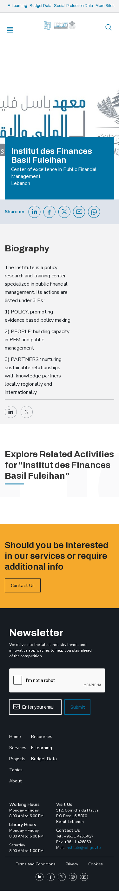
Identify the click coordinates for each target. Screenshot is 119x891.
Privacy (72, 864)
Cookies (95, 864)
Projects (17, 759)
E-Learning (17, 5)
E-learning (41, 748)
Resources (41, 737)
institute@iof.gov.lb (83, 847)
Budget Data (40, 5)
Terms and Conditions (36, 864)
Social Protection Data (73, 5)
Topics (16, 770)
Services (17, 748)
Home (15, 737)
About (15, 781)
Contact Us (23, 586)
